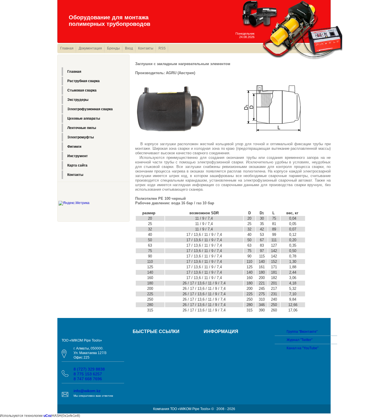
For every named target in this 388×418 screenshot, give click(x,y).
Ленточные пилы (81, 128)
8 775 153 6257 (88, 374)
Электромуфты (80, 137)
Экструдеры (77, 100)
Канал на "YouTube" (302, 348)
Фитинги (74, 147)
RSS (162, 48)
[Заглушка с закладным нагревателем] (170, 108)
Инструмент (77, 156)
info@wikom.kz (87, 390)
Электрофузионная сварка (90, 109)
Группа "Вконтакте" (302, 332)
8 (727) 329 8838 (89, 369)
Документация (90, 48)
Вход (129, 48)
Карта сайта (77, 165)
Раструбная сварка (83, 81)
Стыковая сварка (82, 90)
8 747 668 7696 (88, 379)
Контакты (145, 48)
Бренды (113, 48)
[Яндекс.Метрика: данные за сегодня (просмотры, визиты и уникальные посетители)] (74, 203)
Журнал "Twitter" (299, 340)
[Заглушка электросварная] (272, 108)
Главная (67, 48)
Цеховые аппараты (83, 118)
